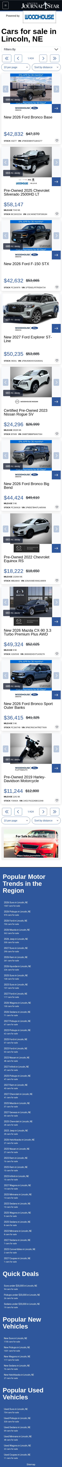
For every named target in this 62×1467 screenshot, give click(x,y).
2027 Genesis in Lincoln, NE (17, 1114)
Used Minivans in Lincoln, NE (18, 1438)
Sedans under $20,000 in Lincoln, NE (22, 1306)
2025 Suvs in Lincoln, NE (16, 977)
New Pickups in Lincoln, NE (17, 1349)
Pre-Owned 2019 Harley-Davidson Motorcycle (24, 779)
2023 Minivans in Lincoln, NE (18, 1233)
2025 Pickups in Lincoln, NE (17, 1077)
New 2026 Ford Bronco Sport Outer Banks (28, 705)
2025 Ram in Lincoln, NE (16, 1169)
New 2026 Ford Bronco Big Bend (26, 485)
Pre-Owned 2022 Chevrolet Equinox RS (26, 559)
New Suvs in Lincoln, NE (15, 1340)
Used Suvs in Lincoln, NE (16, 1411)
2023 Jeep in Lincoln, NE (16, 1132)
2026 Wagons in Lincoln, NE (17, 1004)
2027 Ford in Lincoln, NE (15, 995)
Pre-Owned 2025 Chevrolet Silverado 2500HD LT (26, 192)
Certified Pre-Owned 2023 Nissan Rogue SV (25, 412)
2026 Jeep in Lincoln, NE (16, 941)
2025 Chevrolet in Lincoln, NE (18, 1123)
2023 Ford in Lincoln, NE (15, 1050)
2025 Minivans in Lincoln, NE (18, 1196)
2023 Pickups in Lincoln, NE (17, 1032)
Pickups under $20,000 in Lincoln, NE (22, 1296)
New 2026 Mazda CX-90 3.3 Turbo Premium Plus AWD (27, 632)
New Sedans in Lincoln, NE (17, 1367)
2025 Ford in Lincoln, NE (15, 1041)
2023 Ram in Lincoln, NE (16, 1160)
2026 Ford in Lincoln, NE (15, 922)
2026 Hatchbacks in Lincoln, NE (19, 1141)
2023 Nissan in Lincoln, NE (17, 1059)
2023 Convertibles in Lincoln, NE (19, 1251)
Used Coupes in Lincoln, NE (17, 1456)
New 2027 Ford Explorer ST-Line (28, 339)
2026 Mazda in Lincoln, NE (17, 931)
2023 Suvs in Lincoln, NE (16, 986)
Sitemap (31, 1464)
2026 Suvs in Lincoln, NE (16, 904)
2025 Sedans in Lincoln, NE (17, 1223)
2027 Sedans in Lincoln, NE (17, 1242)
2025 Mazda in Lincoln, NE (17, 1105)
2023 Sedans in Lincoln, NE (17, 1205)
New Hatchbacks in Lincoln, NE (19, 1376)
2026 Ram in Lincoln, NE (16, 959)
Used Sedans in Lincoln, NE (17, 1429)
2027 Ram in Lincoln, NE (16, 1087)
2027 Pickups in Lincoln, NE (17, 1023)
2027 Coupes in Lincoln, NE (17, 1260)
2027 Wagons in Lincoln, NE (17, 1187)
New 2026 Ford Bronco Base (28, 117)
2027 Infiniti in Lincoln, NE (16, 1068)
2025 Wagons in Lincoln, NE (17, 1214)
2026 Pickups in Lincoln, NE (17, 913)
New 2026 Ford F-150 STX (26, 264)
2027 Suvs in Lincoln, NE (16, 950)
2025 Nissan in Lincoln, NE (17, 1150)
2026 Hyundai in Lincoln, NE (17, 968)
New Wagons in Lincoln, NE (17, 1358)
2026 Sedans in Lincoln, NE (17, 1014)
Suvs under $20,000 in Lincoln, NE (20, 1287)
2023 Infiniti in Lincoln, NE (16, 1178)
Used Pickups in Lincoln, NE (17, 1420)
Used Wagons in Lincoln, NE (17, 1447)
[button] (5, 89)
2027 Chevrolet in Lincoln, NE (18, 1096)
